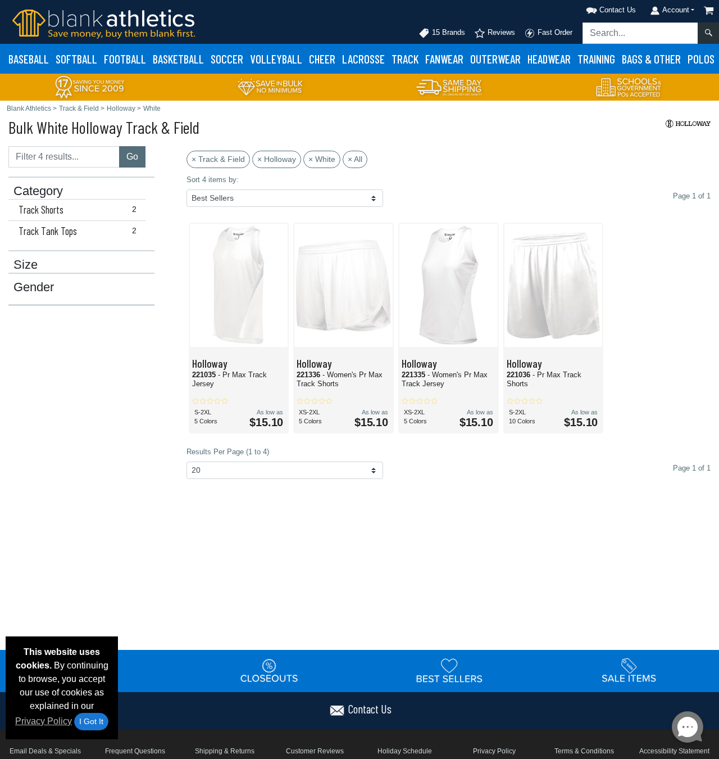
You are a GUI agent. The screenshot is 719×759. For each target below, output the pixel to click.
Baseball (28, 59)
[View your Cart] (709, 10)
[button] (596, 8)
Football (125, 59)
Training (596, 59)
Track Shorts (77, 210)
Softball (76, 59)
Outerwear (495, 59)
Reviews (500, 32)
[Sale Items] (629, 670)
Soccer (227, 59)
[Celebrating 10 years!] (90, 86)
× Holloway (276, 159)
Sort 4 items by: (212, 179)
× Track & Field (218, 159)
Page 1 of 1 (692, 468)
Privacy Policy (43, 721)
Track (405, 59)
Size (25, 265)
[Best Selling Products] (449, 670)
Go (132, 156)
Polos (701, 59)
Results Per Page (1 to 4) (227, 452)
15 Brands (447, 32)
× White (321, 159)
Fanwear (444, 59)
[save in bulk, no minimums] (270, 86)
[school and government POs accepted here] (629, 87)
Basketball (178, 59)
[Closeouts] (269, 670)
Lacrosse (363, 59)
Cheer (322, 59)
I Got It (91, 721)
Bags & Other (651, 59)
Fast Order (553, 32)
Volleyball (276, 59)
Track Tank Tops (77, 231)
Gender (33, 287)
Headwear (549, 59)
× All (355, 159)
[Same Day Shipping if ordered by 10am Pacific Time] (449, 86)
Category (38, 191)
